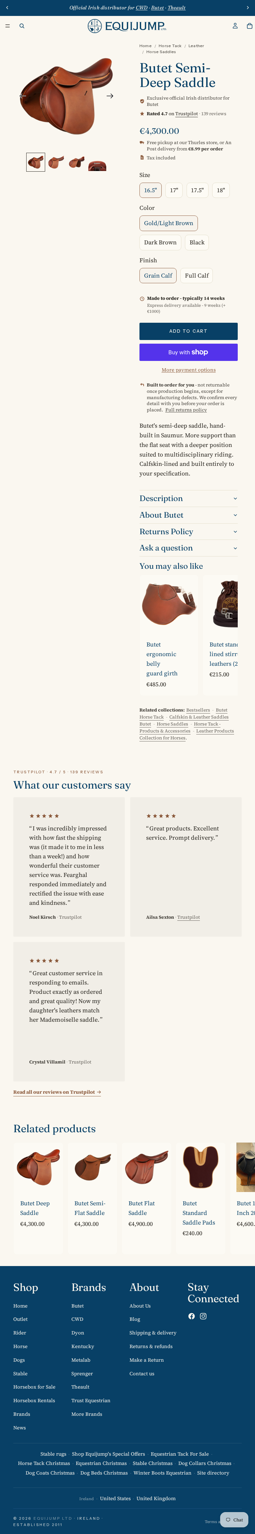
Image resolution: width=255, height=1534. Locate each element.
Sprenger (82, 1373)
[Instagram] (203, 1316)
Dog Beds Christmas (104, 1472)
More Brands (86, 1413)
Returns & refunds (151, 1345)
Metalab (80, 1359)
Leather (197, 45)
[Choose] (188, 623)
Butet (77, 1305)
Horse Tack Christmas (44, 1463)
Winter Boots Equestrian (162, 1472)
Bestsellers (198, 710)
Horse (20, 1345)
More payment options (189, 369)
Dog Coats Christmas (50, 1472)
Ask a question (166, 548)
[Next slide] (247, 7)
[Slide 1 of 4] (36, 162)
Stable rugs (53, 1453)
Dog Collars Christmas (204, 1463)
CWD (77, 1319)
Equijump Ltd (53, 1518)
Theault (80, 1386)
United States (115, 1498)
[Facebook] (192, 1316)
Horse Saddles (161, 51)
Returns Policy (166, 531)
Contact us (141, 1373)
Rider (19, 1332)
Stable (20, 1373)
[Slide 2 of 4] (56, 162)
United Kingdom (156, 1498)
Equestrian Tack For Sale (180, 1453)
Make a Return (146, 1359)
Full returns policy (186, 409)
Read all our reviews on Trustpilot (54, 1091)
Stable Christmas (153, 1463)
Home (145, 45)
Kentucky (82, 1345)
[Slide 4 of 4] (97, 162)
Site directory (213, 1472)
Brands (21, 1413)
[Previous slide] (7, 7)
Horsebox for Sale (34, 1386)
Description (161, 498)
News (19, 1427)
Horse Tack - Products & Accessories (179, 727)
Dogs (19, 1359)
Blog (134, 1319)
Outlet (20, 1319)
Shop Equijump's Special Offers (108, 1453)
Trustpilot (186, 113)
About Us (140, 1305)
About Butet (161, 515)
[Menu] (7, 26)
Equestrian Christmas (101, 1463)
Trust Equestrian (91, 1400)
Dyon (77, 1332)
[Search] (22, 26)
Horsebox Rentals (34, 1400)
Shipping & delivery (153, 1332)
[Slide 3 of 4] (77, 162)
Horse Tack (170, 45)
